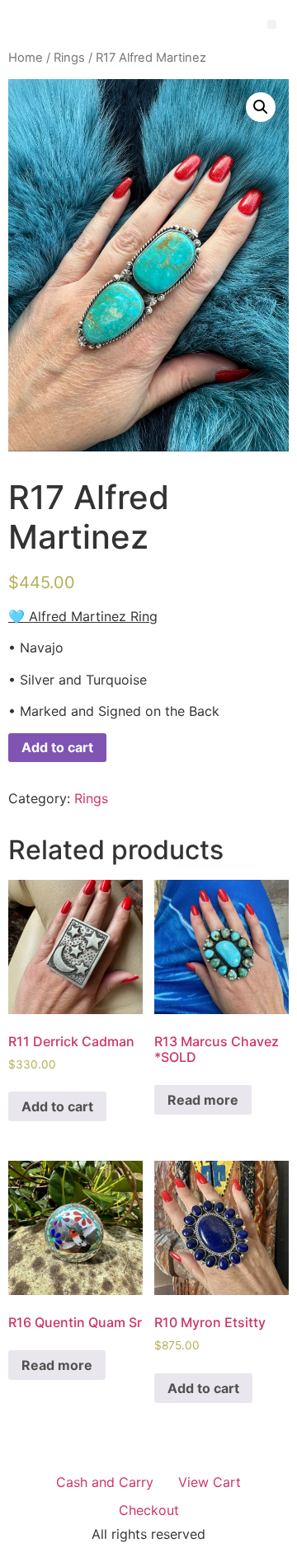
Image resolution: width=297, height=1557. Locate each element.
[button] (271, 24)
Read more (202, 1100)
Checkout (149, 1510)
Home (25, 57)
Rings (69, 57)
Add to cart (57, 747)
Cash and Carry (104, 1482)
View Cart (209, 1482)
